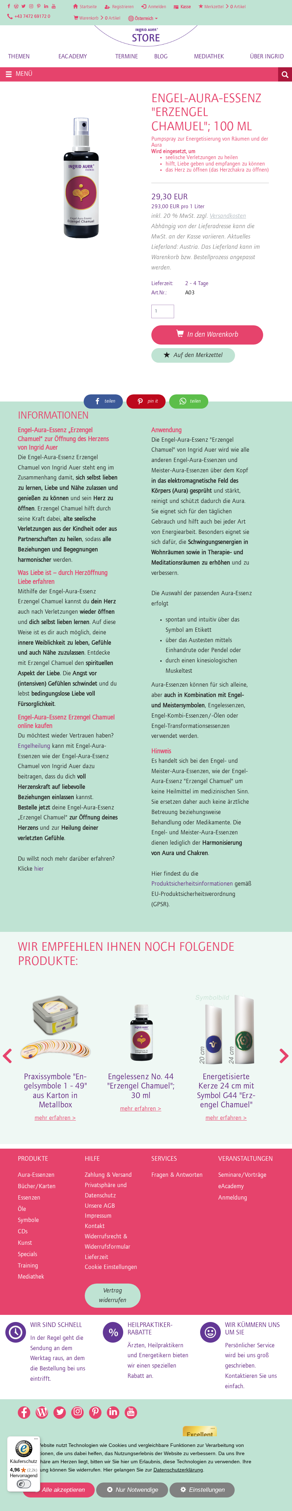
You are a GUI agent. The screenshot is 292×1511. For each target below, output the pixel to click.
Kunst (25, 1243)
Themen (19, 57)
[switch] (24, 1484)
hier (40, 869)
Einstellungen (197, 1491)
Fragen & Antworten (177, 1175)
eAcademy (72, 57)
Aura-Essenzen (36, 1175)
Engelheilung (34, 746)
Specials (27, 1255)
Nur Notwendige (127, 1491)
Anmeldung (232, 1198)
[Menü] (36, 1440)
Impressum (98, 1216)
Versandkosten (228, 216)
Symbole (28, 1220)
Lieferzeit (96, 1257)
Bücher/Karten (37, 1187)
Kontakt (95, 1226)
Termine (126, 57)
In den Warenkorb (211, 335)
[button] (143, 18)
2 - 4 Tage (196, 284)
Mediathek (209, 57)
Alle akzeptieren (54, 1489)
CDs (22, 1232)
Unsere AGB (100, 1206)
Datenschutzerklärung (178, 1470)
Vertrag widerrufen (112, 1295)
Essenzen (29, 1198)
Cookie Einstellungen (111, 1267)
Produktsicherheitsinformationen (192, 884)
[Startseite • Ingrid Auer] (146, 35)
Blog (161, 57)
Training (28, 1266)
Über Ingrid (267, 57)
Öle (22, 1209)
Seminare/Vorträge (242, 1175)
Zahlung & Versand (108, 1175)
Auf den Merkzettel (196, 355)
